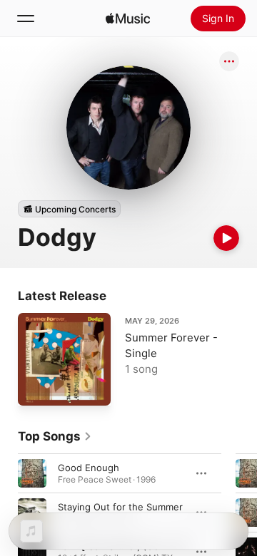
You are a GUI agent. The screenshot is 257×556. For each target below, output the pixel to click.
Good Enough (88, 467)
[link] (55, 436)
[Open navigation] (25, 18)
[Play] (226, 238)
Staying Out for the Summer (120, 507)
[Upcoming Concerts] (69, 208)
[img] (128, 18)
